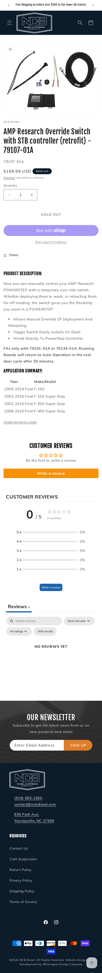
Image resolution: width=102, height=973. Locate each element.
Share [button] (14, 255)
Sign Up (78, 745)
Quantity (10, 185)
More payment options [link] (51, 242)
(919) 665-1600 (28, 798)
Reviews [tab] (19, 606)
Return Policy (20, 870)
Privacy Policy (20, 880)
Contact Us (18, 848)
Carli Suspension (23, 859)
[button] (9, 23)
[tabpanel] (51, 657)
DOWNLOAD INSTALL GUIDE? (21, 422)
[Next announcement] (93, 5)
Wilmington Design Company (63, 964)
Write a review (51, 473)
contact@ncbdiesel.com (35, 804)
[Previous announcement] (9, 5)
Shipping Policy (21, 891)
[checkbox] (45, 631)
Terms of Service (23, 902)
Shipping (9, 177)
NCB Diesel (27, 960)
